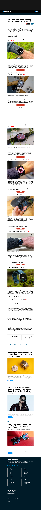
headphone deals (10, 36)
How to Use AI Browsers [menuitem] (31, 14)
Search (40, 11)
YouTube (12, 465)
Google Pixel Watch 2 (19, 254)
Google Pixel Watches (25, 344)
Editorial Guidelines (12, 483)
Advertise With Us (12, 482)
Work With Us (8, 498)
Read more (10, 380)
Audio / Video (11, 472)
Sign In (37, 11)
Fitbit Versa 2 (11, 298)
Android (11, 344)
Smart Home (11, 473)
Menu (1, 11)
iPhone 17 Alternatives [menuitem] (38, 14)
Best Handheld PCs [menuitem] (25, 14)
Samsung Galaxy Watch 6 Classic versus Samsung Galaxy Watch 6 (17, 153)
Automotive (11, 476)
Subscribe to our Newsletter (27, 479)
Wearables (25, 469)
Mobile (8, 344)
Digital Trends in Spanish (27, 483)
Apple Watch (15, 344)
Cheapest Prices (20, 344)
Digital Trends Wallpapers (27, 482)
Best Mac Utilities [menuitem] (20, 14)
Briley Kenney (14, 23)
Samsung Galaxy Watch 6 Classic (14, 147)
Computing (11, 469)
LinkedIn (17, 465)
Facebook (7, 465)
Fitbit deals (9, 30)
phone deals (15, 36)
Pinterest (15, 465)
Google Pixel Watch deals (29, 29)
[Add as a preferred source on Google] (28, 24)
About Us (11, 479)
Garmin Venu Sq (11, 218)
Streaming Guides (26, 472)
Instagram (9, 465)
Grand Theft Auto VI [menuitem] (6, 14)
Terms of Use (8, 501)
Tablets (24, 468)
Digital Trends (5, 12)
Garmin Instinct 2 (12, 296)
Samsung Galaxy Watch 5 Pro (13, 61)
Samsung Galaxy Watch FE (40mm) (15, 299)
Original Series (25, 476)
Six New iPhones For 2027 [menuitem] (13, 14)
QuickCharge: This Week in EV (11, 346)
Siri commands (19, 102)
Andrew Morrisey (10, 23)
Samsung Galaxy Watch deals (17, 30)
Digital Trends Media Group (12, 504)
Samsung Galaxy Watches (19, 346)
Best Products (25, 473)
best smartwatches (15, 96)
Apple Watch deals (22, 29)
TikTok (14, 465)
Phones (10, 468)
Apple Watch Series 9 (12, 95)
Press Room (16, 498)
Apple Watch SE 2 (11, 181)
